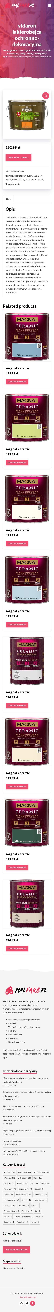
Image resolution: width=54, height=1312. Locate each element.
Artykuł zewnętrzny (23, 1217)
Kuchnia (22, 1183)
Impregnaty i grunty (35, 179)
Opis (8, 199)
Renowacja (10, 1189)
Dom (38, 1178)
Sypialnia (24, 1205)
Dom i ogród (24, 50)
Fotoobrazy (22, 1222)
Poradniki (27, 1211)
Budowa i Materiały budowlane (22, 175)
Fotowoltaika (40, 1200)
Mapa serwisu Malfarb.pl (14, 1268)
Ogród (8, 1194)
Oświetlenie (40, 1194)
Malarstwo (24, 1172)
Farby (34, 1205)
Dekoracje (24, 1178)
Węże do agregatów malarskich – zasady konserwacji (27, 1130)
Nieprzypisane (11, 1200)
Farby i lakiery (26, 53)
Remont (9, 1172)
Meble (45, 1183)
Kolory (35, 1222)
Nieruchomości (23, 1194)
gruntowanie (14, 184)
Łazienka (9, 1183)
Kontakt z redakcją (16, 1250)
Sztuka (7, 1217)
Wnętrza (9, 1178)
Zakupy (26, 1200)
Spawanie (9, 1222)
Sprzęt (39, 1189)
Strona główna (10, 50)
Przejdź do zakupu (18, 158)
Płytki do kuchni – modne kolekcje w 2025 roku (24, 1106)
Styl (37, 1211)
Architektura (10, 1205)
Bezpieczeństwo (11, 1211)
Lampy (39, 1217)
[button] (49, 5)
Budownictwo (41, 1172)
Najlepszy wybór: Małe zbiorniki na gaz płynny (24, 1151)
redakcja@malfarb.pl (12, 1240)
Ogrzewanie (25, 1189)
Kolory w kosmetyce (12, 1141)
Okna (34, 1183)
